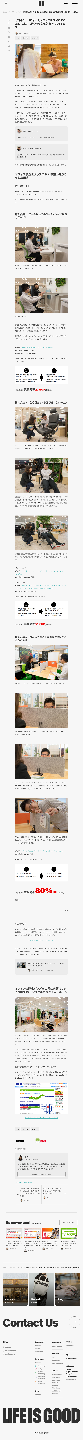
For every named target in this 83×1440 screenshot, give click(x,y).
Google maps (71, 1379)
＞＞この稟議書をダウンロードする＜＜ (41, 940)
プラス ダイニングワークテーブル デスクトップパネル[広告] (42, 851)
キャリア (11, 12)
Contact (75, 3)
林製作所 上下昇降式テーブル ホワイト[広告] (37, 347)
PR (18, 38)
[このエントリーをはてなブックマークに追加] (9, 37)
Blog (66, 3)
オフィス (18, 12)
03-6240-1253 (71, 1358)
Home (5, 12)
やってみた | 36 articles (23, 1182)
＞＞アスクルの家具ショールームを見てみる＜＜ (41, 1118)
